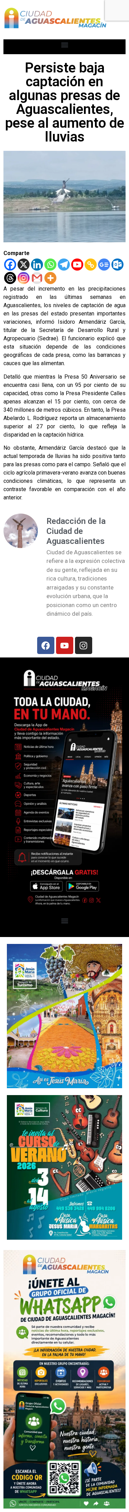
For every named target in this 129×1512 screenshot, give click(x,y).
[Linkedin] (37, 264)
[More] (50, 278)
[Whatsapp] (50, 264)
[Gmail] (37, 278)
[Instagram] (24, 278)
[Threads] (10, 278)
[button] (64, 45)
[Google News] (104, 264)
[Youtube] (77, 264)
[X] (24, 264)
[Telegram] (64, 264)
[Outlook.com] (117, 264)
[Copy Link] (91, 264)
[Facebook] (10, 264)
